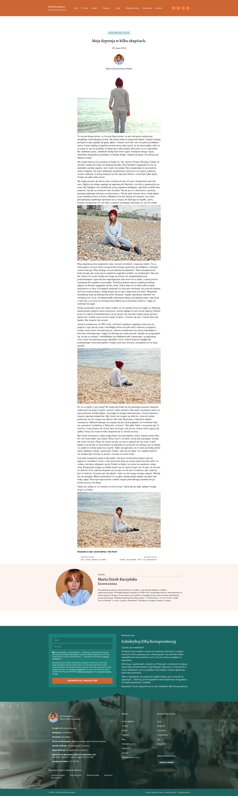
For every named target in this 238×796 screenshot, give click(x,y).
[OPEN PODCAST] (112, 8)
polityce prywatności (78, 669)
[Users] (188, 8)
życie (126, 33)
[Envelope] (173, 8)
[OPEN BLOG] (121, 8)
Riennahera (56, 6)
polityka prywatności (85, 671)
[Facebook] (183, 8)
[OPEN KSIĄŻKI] (99, 8)
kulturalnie (115, 33)
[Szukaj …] (168, 8)
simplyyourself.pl (184, 792)
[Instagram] (178, 8)
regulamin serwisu (104, 671)
